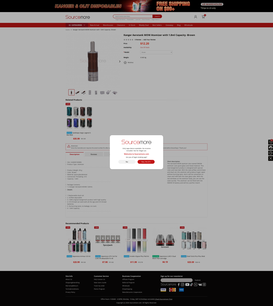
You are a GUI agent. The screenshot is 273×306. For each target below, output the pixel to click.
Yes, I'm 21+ (146, 162)
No (127, 162)
